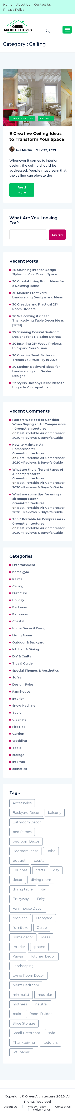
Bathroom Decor (27, 822)
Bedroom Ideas (25, 851)
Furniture (19, 593)
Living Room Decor (28, 976)
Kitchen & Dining (25, 649)
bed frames (22, 832)
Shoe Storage (24, 1023)
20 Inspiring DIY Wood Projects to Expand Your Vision (37, 346)
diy (43, 889)
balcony (54, 813)
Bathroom (20, 614)
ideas (45, 937)
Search (57, 235)
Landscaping (23, 966)
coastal (40, 861)
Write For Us (42, 1109)
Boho (50, 851)
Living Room (22, 635)
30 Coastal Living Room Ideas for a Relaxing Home (38, 283)
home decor (23, 937)
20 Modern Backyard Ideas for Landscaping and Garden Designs (36, 371)
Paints (17, 579)
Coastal (18, 621)
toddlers (50, 1043)
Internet (18, 762)
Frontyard (44, 918)
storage (18, 755)
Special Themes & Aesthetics (35, 670)
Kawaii (18, 956)
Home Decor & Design (30, 628)
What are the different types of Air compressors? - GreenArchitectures (37, 474)
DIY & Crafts (21, 656)
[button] (67, 30)
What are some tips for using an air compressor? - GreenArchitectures (38, 499)
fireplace (20, 918)
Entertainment (23, 565)
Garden (18, 734)
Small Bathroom (26, 1033)
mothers (20, 1004)
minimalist (21, 995)
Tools (16, 748)
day (56, 870)
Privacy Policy (13, 9)
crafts (40, 870)
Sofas (16, 677)
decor (17, 880)
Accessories (22, 803)
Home (7, 4)
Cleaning (19, 720)
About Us (23, 4)
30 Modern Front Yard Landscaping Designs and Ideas (37, 295)
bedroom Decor (26, 841)
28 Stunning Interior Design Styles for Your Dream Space (34, 272)
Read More (22, 190)
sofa (51, 1033)
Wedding (19, 741)
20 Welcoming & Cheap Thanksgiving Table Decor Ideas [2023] (38, 320)
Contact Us (42, 4)
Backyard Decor (26, 813)
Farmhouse (21, 691)
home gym (20, 572)
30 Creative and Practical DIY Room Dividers (35, 307)
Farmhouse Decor (28, 908)
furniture (20, 928)
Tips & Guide (22, 663)
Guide (42, 928)
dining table (23, 889)
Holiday (18, 600)
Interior (18, 699)
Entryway (21, 899)
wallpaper (21, 1052)
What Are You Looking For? (33, 220)
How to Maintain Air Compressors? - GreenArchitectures (28, 449)
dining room (41, 880)
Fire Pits (18, 727)
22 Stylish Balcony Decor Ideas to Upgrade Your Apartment (38, 385)
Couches (20, 870)
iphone (39, 947)
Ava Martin (24, 150)
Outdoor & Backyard (28, 642)
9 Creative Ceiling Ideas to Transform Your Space (36, 136)
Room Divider (40, 1014)
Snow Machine (23, 705)
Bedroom (19, 607)
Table (16, 712)
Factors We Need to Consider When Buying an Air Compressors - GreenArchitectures (39, 424)
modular (45, 995)
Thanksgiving (24, 1043)
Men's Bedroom (26, 985)
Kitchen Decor (43, 956)
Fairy (41, 899)
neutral (41, 1004)
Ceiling (45, 118)
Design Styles (22, 118)
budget (19, 861)
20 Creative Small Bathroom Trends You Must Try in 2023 (35, 357)
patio (17, 1014)
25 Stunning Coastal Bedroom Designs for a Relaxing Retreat (36, 334)
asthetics (19, 769)
